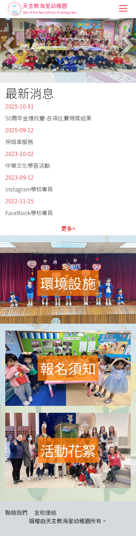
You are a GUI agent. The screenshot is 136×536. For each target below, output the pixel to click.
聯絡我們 (16, 512)
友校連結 (45, 512)
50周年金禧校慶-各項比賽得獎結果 (48, 118)
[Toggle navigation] (123, 8)
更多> (68, 228)
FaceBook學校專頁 (29, 212)
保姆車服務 (19, 141)
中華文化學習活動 (27, 165)
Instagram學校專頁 (29, 189)
